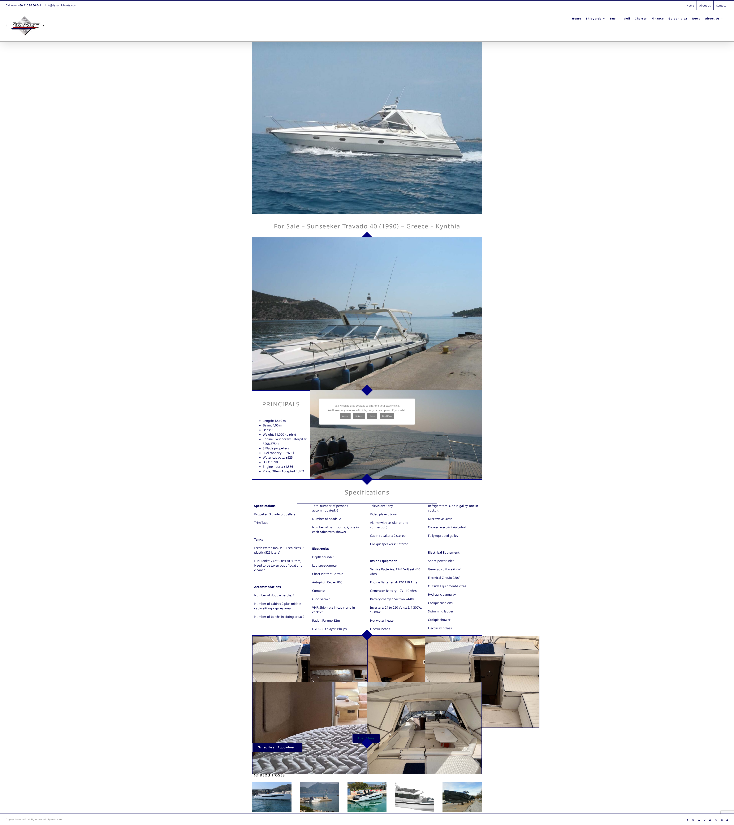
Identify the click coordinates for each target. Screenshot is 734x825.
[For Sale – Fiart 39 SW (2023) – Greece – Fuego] (367, 797)
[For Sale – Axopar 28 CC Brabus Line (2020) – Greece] (414, 797)
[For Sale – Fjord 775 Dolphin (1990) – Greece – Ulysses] (319, 797)
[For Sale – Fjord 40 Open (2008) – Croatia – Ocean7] (462, 797)
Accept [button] (345, 416)
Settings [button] (359, 416)
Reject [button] (372, 416)
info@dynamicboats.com (60, 5)
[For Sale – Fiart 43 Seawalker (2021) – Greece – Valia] (271, 797)
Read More (387, 416)
